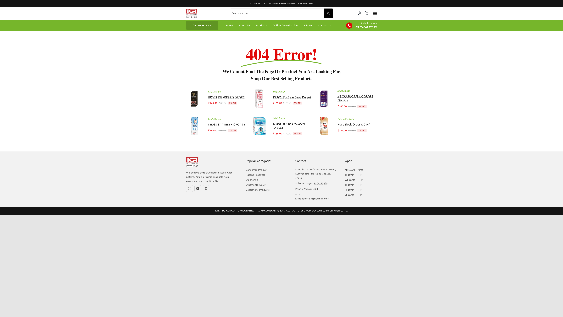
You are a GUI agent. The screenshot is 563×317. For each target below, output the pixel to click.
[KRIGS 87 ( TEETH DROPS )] (194, 118)
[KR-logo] (191, 9)
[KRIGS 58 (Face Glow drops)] (259, 91)
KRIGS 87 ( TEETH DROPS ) (226, 124)
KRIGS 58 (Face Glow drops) (292, 97)
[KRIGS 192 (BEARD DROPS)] (194, 91)
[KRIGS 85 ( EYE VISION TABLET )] (259, 118)
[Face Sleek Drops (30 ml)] (324, 118)
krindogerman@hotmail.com (312, 198)
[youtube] (197, 188)
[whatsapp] (206, 188)
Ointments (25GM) (257, 184)
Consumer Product (257, 169)
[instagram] (189, 188)
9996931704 (311, 188)
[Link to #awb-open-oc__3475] (375, 13)
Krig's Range (214, 91)
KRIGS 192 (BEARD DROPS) (226, 97)
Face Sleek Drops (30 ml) (354, 124)
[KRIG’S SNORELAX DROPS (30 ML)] (324, 91)
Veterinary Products (258, 189)
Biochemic (252, 179)
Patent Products (346, 119)
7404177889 (321, 183)
